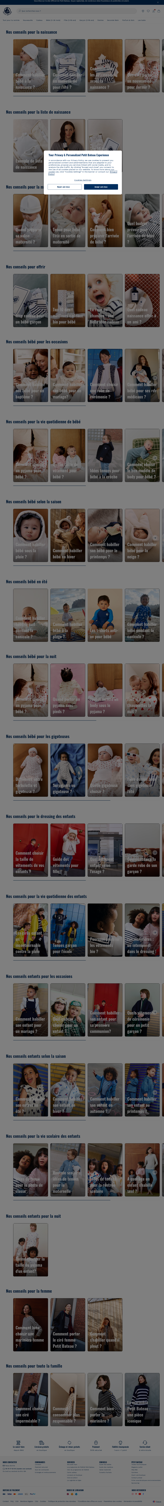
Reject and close (63, 187)
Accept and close (101, 187)
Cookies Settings (82, 180)
